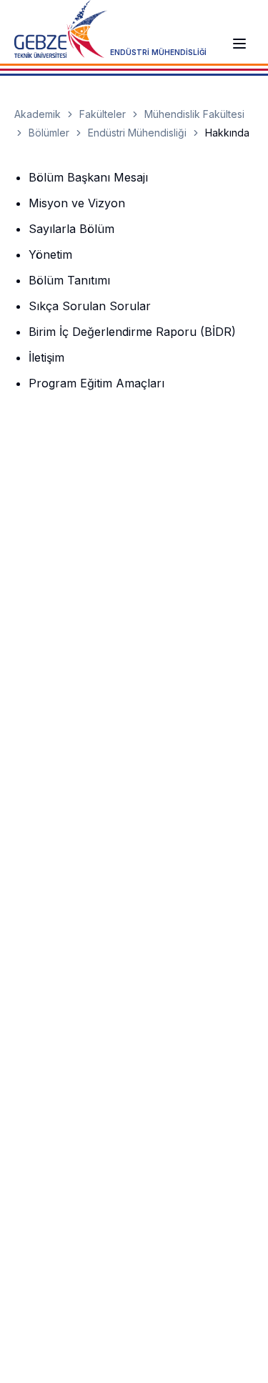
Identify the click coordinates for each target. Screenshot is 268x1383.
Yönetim (50, 254)
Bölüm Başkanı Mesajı (88, 177)
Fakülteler (102, 114)
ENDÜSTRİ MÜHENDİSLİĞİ (158, 52)
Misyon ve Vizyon (77, 203)
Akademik (37, 114)
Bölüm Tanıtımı (69, 280)
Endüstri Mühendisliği (137, 133)
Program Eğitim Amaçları (96, 383)
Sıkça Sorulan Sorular (90, 306)
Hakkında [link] (227, 133)
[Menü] (239, 43)
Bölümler (49, 133)
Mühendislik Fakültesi (194, 114)
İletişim (46, 357)
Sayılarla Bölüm (71, 229)
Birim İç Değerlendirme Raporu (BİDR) (132, 331)
